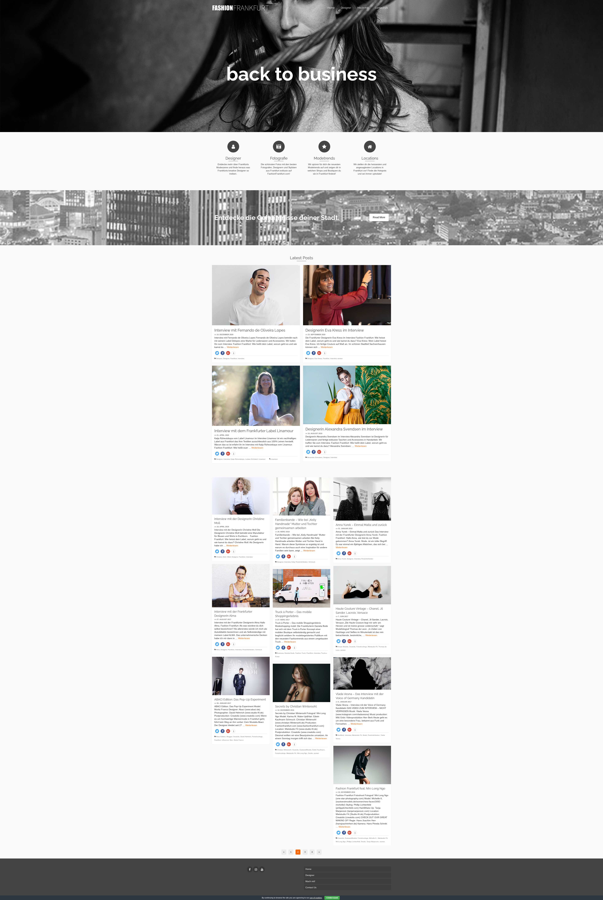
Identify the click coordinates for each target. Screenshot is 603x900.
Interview (241, 358)
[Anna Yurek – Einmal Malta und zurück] (362, 499)
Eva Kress (318, 358)
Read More (379, 217)
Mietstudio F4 (373, 647)
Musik (365, 735)
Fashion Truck (300, 653)
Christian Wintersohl (284, 750)
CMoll (229, 557)
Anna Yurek (341, 559)
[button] (217, 353)
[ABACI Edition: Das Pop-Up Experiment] (241, 676)
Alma (218, 650)
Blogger (229, 736)
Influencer (225, 740)
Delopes (219, 358)
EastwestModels (305, 750)
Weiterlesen (233, 347)
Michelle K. (373, 838)
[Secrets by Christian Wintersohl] (301, 683)
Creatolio (352, 647)
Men (231, 740)
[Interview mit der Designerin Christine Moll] (241, 496)
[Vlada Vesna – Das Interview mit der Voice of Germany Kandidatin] (362, 673)
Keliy (293, 562)
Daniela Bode (289, 653)
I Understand (332, 898)
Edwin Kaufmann (318, 750)
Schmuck (312, 562)
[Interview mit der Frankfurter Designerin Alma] (241, 585)
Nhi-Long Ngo (302, 753)
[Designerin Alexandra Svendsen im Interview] (347, 395)
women (340, 358)
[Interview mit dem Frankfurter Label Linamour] (256, 396)
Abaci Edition (221, 736)
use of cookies (316, 898)
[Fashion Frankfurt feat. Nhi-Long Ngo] (362, 765)
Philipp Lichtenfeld (353, 841)
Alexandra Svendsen (314, 457)
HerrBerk (341, 735)
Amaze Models (342, 647)
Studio (310, 753)
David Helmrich (245, 736)
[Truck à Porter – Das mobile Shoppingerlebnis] (301, 588)
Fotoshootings (361, 647)
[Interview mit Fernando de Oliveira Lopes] (256, 295)
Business (280, 653)
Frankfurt (233, 358)
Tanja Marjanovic (373, 841)
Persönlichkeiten (302, 562)
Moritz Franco (239, 740)
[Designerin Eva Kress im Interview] (347, 295)
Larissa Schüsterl (251, 459)
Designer (226, 358)
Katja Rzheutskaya (237, 459)
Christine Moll (221, 557)
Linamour (262, 459)
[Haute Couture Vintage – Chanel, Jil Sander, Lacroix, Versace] (362, 585)
